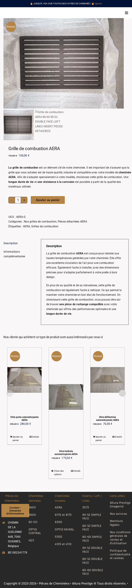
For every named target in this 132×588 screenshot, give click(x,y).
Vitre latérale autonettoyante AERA (65, 452)
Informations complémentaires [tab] (14, 254)
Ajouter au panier (48, 200)
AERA (26, 226)
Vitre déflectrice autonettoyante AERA (107, 418)
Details (35, 436)
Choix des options (59, 473)
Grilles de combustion (44, 226)
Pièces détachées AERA (72, 221)
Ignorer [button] (98, 3)
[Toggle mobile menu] (127, 13)
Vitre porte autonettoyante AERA (24, 418)
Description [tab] (11, 243)
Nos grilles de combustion (40, 221)
